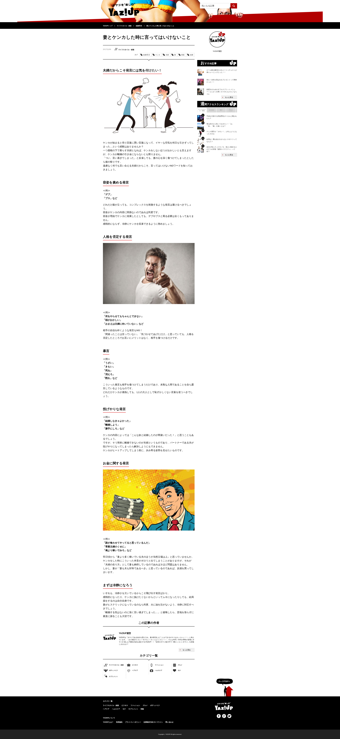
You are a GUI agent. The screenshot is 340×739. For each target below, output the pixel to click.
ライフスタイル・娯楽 (116, 665)
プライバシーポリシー (133, 722)
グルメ (180, 665)
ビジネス (135, 665)
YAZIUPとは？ (108, 722)
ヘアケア (135, 670)
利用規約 (119, 722)
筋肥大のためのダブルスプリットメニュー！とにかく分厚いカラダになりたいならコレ (222, 92)
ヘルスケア (158, 670)
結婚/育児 (146, 55)
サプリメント (113, 676)
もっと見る (187, 650)
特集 (142, 709)
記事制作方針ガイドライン (153, 722)
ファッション (159, 665)
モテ (179, 670)
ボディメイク (113, 670)
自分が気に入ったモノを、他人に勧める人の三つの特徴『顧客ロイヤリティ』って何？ (222, 149)
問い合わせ (169, 722)
